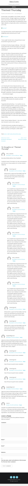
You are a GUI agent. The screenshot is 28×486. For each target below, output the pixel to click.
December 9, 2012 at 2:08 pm (12, 337)
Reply (21, 155)
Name (3, 439)
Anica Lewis (14, 2)
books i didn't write (8, 134)
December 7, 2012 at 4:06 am (12, 155)
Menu (14, 7)
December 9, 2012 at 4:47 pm (15, 352)
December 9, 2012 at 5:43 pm (18, 184)
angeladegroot (10, 335)
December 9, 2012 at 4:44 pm (15, 171)
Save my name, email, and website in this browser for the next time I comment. (13, 460)
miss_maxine (9, 153)
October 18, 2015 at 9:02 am (12, 405)
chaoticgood (19, 13)
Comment (3, 422)
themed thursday (17, 134)
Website (3, 452)
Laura (7, 403)
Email (3, 446)
